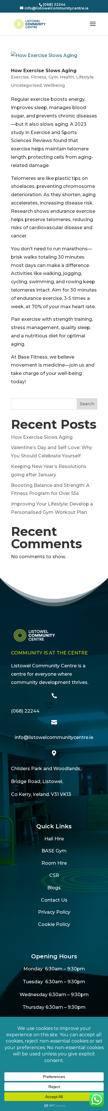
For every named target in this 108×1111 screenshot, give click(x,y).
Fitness (38, 77)
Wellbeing (54, 85)
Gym (53, 77)
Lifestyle (85, 77)
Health (67, 77)
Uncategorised (26, 85)
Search (87, 403)
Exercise (20, 77)
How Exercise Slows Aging (44, 70)
